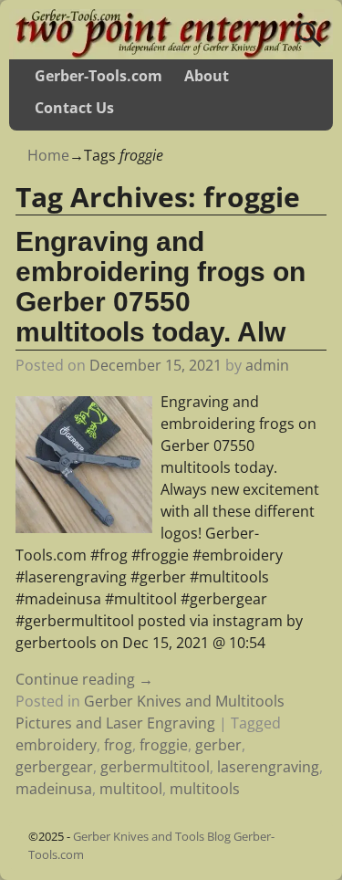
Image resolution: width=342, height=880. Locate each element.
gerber (218, 745)
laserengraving (268, 767)
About (206, 76)
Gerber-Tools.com (98, 76)
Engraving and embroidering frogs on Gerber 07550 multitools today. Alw (161, 286)
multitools (205, 789)
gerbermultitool (155, 767)
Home (48, 155)
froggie (164, 745)
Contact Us (74, 108)
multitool (130, 789)
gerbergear (54, 767)
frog (118, 745)
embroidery (56, 745)
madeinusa (54, 789)
